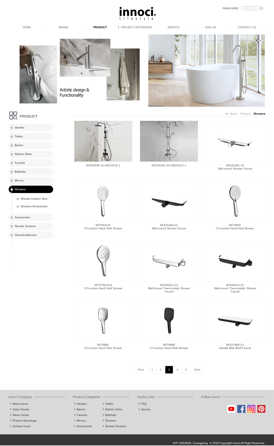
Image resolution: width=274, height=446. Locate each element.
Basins (19, 145)
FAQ (144, 403)
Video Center (21, 409)
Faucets (20, 162)
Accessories (22, 217)
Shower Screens (25, 226)
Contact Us (247, 27)
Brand (63, 27)
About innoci (20, 403)
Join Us (210, 27)
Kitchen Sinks (23, 154)
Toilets (19, 136)
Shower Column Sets (34, 198)
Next (197, 369)
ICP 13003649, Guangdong (190, 443)
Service (173, 27)
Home (27, 27)
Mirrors (19, 180)
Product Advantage (25, 420)
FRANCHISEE (230, 8)
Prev (141, 369)
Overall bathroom (26, 235)
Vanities (19, 127)
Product (100, 27)
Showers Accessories (34, 206)
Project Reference (136, 27)
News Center (21, 415)
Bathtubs (20, 171)
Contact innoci (22, 426)
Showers (20, 189)
